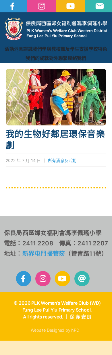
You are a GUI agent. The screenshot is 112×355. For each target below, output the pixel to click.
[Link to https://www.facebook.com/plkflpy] (23, 278)
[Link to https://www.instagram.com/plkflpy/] (43, 278)
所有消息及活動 (62, 160)
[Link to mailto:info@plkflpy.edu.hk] (82, 278)
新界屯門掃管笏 (43, 253)
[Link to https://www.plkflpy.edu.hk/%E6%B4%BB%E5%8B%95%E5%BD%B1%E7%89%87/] (62, 278)
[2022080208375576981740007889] (56, 71)
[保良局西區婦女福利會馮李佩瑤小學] (56, 20)
